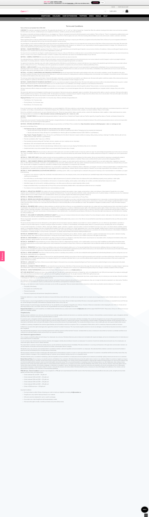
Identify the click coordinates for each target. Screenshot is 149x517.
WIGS (91, 16)
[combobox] (72, 11)
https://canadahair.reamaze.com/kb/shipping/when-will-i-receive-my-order (60, 114)
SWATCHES (45, 16)
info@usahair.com (81, 309)
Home (27, 18)
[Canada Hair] (28, 11)
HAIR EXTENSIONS (70, 16)
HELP (105, 16)
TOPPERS (83, 16)
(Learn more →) (71, 3)
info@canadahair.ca (77, 270)
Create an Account (123, 7)
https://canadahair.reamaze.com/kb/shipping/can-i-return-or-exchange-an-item (101, 124)
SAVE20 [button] (95, 2)
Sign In (113, 7)
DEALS (98, 16)
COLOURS (56, 16)
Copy (102, 2)
